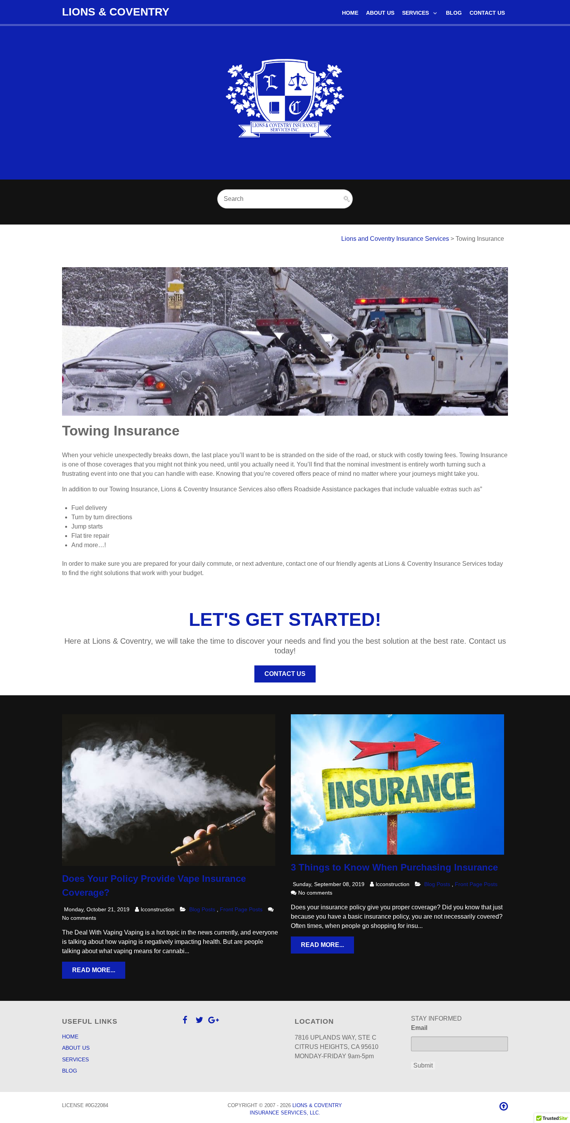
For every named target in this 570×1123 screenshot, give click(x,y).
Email (419, 1028)
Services (75, 1059)
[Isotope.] (285, 101)
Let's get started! (285, 619)
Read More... (93, 970)
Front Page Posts (242, 909)
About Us (76, 1048)
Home (70, 1036)
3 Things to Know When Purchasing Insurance (394, 867)
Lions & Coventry (115, 12)
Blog (69, 1071)
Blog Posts (202, 909)
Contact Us (285, 673)
